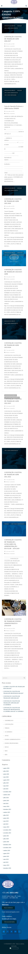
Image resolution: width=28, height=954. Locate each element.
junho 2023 (6, 818)
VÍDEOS (7, 728)
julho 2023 (6, 815)
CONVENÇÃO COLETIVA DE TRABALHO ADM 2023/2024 (12, 345)
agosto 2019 (6, 853)
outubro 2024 (6, 794)
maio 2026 (6, 777)
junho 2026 (6, 774)
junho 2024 (6, 800)
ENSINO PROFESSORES (11, 743)
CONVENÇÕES (9, 724)
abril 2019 (5, 862)
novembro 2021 (7, 833)
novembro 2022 (7, 830)
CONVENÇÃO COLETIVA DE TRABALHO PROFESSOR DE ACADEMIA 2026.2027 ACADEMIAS (13, 709)
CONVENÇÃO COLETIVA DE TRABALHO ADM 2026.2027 (12, 39)
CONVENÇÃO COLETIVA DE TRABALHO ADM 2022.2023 (12, 401)
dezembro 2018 (7, 868)
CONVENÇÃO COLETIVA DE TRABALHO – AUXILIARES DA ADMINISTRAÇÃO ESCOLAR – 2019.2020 (12, 544)
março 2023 (6, 827)
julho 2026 (6, 771)
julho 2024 (6, 797)
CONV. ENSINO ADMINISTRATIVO (11, 28)
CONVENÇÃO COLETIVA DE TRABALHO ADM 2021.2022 (12, 475)
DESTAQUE (19, 25)
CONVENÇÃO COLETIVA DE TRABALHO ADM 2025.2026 (12, 201)
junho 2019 (6, 856)
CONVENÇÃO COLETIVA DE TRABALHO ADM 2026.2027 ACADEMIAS (11, 702)
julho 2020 (6, 838)
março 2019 (6, 865)
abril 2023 (5, 824)
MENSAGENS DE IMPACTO (9, 25)
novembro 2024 (7, 791)
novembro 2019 (7, 847)
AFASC (7, 735)
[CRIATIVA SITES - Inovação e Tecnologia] (14, 948)
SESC (6, 750)
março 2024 (6, 806)
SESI (6, 754)
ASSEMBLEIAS (9, 720)
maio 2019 (6, 859)
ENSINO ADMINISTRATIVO (12, 739)
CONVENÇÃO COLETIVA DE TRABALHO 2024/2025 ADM (13, 272)
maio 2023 (6, 821)
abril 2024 (5, 803)
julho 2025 (6, 783)
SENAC (7, 747)
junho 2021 (6, 835)
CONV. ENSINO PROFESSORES (10, 95)
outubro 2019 (6, 850)
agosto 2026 (6, 768)
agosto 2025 (6, 780)
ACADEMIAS (8, 732)
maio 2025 (6, 785)
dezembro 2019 (7, 844)
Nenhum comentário (10, 46)
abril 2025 (5, 788)
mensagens (20, 252)
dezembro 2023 (7, 809)
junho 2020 (6, 841)
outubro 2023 (6, 812)
